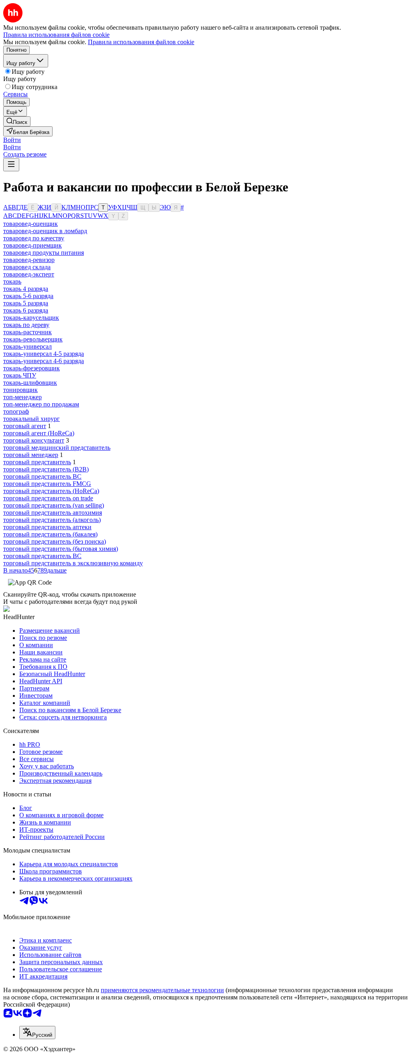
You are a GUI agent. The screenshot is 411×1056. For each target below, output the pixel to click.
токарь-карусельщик (31, 317)
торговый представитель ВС (42, 555)
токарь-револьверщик (33, 339)
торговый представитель (37, 462)
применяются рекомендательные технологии (162, 990)
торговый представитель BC (42, 476)
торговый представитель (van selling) (53, 505)
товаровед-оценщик (30, 223)
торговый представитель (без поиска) (54, 541)
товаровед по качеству (33, 238)
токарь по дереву (26, 324)
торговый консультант (33, 440)
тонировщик (20, 389)
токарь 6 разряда (25, 310)
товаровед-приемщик (32, 245)
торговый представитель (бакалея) (50, 534)
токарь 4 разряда (25, 288)
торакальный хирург (31, 418)
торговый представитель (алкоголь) (52, 519)
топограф (16, 411)
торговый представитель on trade (48, 498)
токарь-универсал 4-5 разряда (43, 353)
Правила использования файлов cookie (141, 42)
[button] (12, 139)
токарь (12, 281)
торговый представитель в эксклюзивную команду (73, 563)
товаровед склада (27, 267)
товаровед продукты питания (43, 252)
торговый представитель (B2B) (46, 469)
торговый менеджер (30, 454)
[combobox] (37, 1032)
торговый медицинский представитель (56, 447)
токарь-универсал (27, 346)
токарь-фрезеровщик (31, 368)
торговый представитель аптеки (47, 527)
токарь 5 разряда (25, 303)
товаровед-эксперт (28, 274)
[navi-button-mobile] (11, 164)
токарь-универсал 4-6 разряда (43, 360)
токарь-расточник (27, 332)
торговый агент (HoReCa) (38, 433)
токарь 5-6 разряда (28, 295)
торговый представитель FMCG (47, 483)
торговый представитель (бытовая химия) (60, 548)
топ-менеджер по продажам (41, 404)
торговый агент (24, 425)
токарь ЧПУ (19, 375)
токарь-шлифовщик (30, 382)
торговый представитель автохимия (52, 512)
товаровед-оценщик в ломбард (45, 230)
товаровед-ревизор (29, 259)
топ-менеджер (22, 397)
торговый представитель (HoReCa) (51, 490)
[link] (17, 121)
